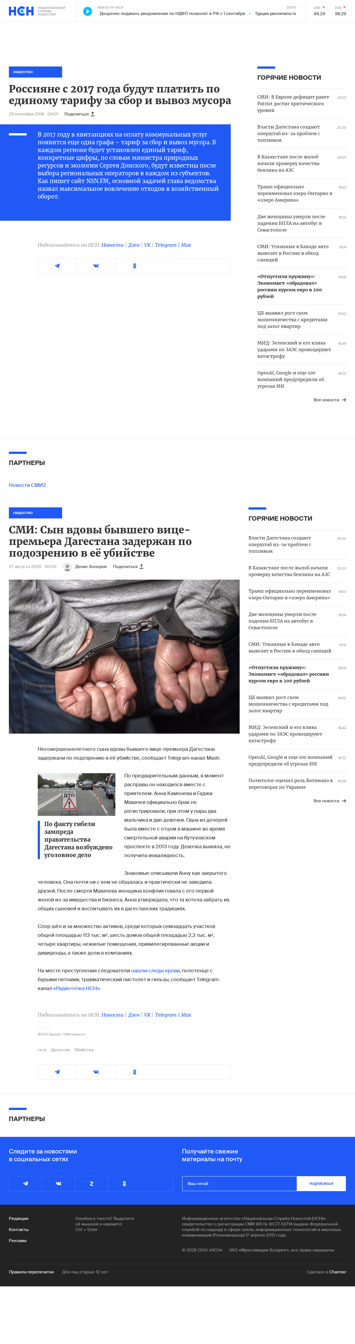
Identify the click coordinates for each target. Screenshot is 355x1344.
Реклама (17, 1240)
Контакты (19, 1229)
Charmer (337, 1272)
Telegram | (168, 245)
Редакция (18, 1218)
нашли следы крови (155, 970)
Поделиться (76, 114)
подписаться (321, 1184)
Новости (113, 245)
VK (147, 245)
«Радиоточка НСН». (77, 988)
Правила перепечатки (31, 1272)
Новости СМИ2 (27, 485)
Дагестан (60, 1050)
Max (186, 245)
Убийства (83, 1050)
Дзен (134, 245)
